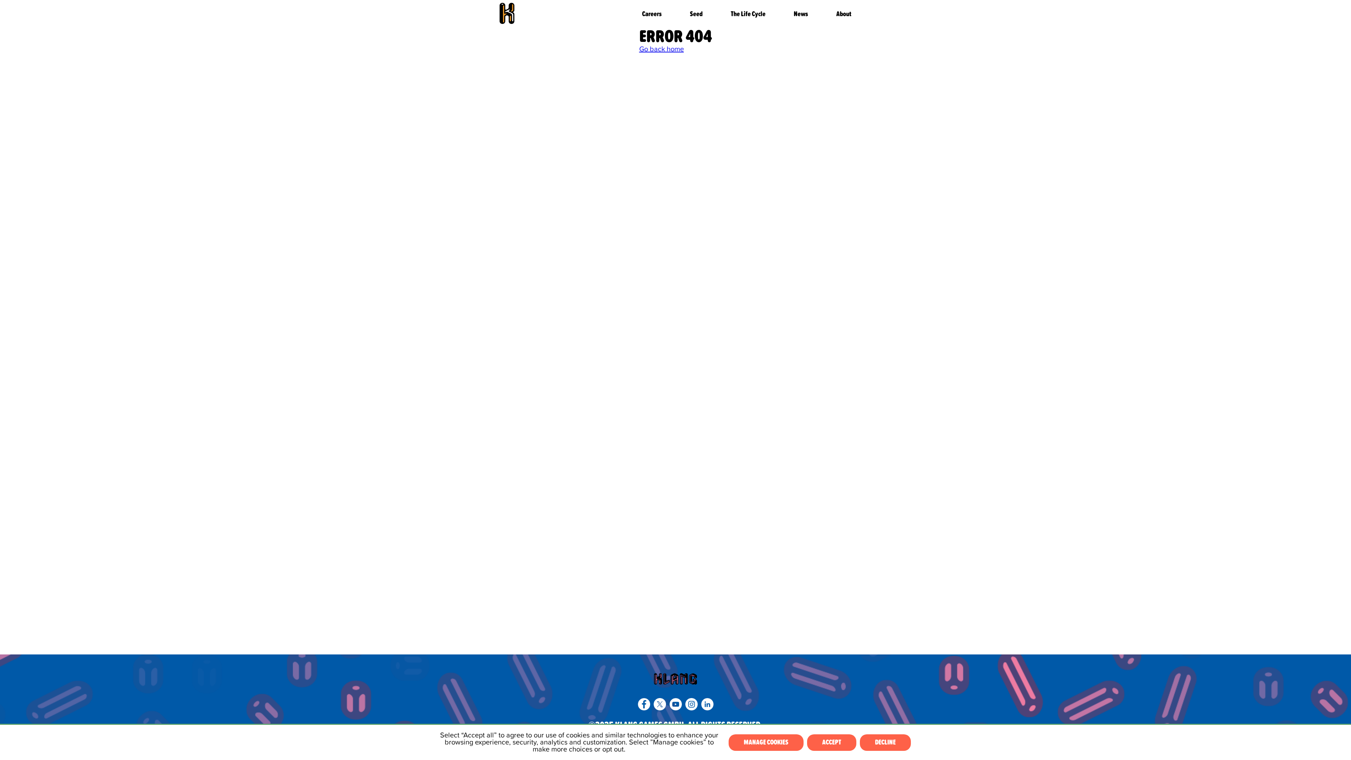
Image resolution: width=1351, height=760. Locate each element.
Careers (652, 14)
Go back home (661, 49)
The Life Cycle (748, 14)
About (843, 14)
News (801, 14)
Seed (696, 14)
